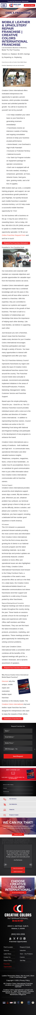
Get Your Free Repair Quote (18, 892)
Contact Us (7, 957)
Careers (5, 788)
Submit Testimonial (18, 871)
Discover (5, 681)
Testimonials (6, 791)
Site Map (22, 960)
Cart (11, 977)
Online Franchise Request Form (13, 235)
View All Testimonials (18, 868)
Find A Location (8, 947)
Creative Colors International (12, 704)
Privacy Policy (25, 980)
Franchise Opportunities (18, 942)
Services (6, 950)
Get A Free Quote (29, 5)
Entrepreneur (22, 991)
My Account (25, 976)
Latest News (7, 954)
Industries (23, 950)
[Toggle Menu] (3, 5)
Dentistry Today (16, 993)
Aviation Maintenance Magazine (20, 993)
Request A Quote (18, 834)
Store (32, 976)
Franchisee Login (20, 977)
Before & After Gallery (8, 784)
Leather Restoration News (11, 976)
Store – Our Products (26, 954)
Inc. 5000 (14, 991)
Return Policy (8, 960)
